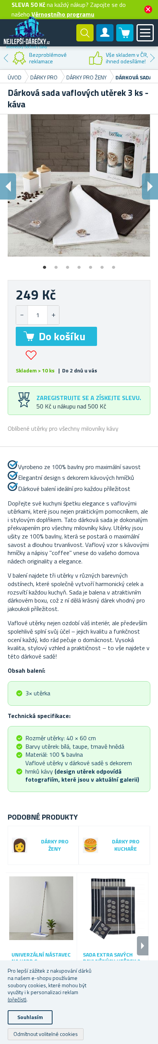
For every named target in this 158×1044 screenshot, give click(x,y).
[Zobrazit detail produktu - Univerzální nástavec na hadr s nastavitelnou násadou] (41, 908)
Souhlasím (30, 1017)
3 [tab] (67, 264)
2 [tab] (56, 264)
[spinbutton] (37, 315)
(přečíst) (17, 999)
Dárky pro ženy (55, 845)
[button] (53, 315)
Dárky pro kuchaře (126, 845)
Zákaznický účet (105, 39)
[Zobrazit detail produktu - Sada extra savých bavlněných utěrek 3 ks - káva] (112, 908)
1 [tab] (44, 264)
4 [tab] (79, 264)
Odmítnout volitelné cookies (45, 1034)
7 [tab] (113, 264)
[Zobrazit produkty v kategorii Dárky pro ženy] (19, 845)
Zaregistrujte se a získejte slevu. (88, 397)
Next (152, 58)
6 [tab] (102, 264)
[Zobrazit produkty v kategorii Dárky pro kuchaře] (90, 845)
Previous (6, 58)
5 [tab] (90, 264)
